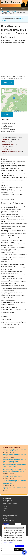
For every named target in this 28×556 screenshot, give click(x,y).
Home (2, 11)
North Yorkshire (15, 11)
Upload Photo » (8, 82)
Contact (5, 518)
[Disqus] (14, 381)
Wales (4, 510)
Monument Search (7, 500)
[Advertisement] (14, 60)
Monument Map (7, 498)
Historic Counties (7, 512)
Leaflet (13, 111)
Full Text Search (7, 502)
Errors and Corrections (8, 520)
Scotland (5, 508)
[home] (10, 9)
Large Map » (7, 114)
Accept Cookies (20, 545)
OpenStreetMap (19, 111)
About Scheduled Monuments (10, 515)
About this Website (7, 517)
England (8, 11)
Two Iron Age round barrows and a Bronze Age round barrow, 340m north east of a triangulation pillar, (14, 481)
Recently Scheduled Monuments (10, 503)
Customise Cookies (19, 549)
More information (8, 542)
